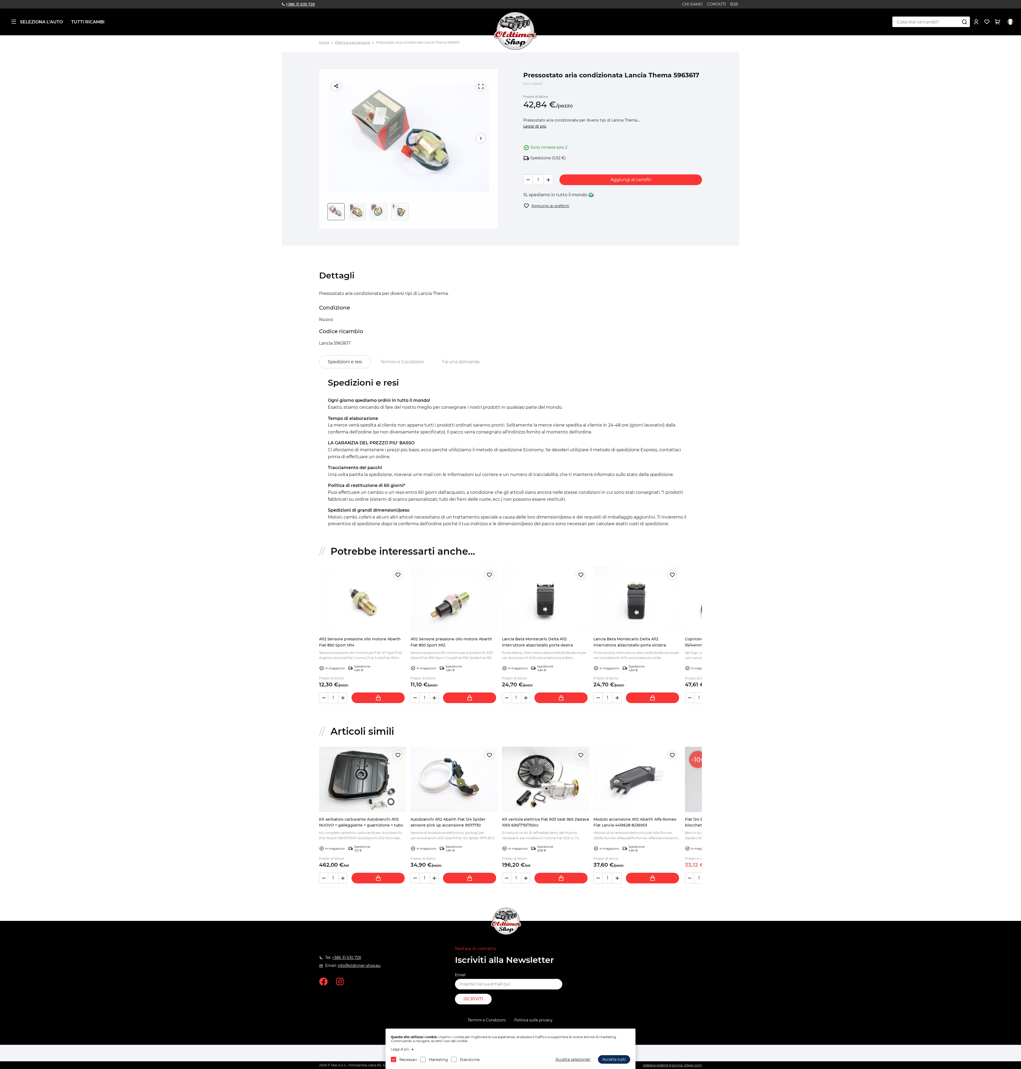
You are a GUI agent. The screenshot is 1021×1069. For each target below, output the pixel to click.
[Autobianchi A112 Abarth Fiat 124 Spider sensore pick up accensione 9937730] (454, 779)
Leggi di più (534, 126)
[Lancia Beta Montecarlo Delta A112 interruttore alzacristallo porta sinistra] (637, 599)
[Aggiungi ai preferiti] (398, 575)
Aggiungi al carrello (630, 179)
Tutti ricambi (87, 21)
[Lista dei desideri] (987, 22)
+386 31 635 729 (300, 4)
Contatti (716, 4)
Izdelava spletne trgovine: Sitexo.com (672, 1065)
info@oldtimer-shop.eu (359, 965)
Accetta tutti (614, 1059)
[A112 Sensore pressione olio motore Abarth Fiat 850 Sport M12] (454, 599)
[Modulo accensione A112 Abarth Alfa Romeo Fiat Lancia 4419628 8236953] (637, 779)
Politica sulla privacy (533, 1020)
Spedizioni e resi (345, 361)
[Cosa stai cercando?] (964, 21)
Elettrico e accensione (352, 42)
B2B (734, 4)
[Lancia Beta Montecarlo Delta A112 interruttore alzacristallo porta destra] (545, 599)
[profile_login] (976, 22)
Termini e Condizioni (402, 361)
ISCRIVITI (473, 998)
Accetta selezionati (573, 1059)
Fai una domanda (460, 361)
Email (460, 974)
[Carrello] (997, 22)
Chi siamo (692, 4)
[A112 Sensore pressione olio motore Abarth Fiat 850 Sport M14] (362, 599)
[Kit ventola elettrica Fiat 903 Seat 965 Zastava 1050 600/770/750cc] (545, 779)
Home (324, 42)
